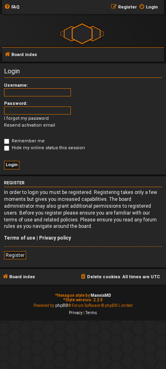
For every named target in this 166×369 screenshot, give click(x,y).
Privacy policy (55, 238)
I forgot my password (26, 118)
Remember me (27, 141)
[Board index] (82, 33)
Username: (16, 85)
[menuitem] (11, 7)
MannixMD (101, 295)
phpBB (61, 305)
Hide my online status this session (47, 147)
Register (15, 255)
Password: (15, 103)
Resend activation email (29, 125)
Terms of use (19, 238)
